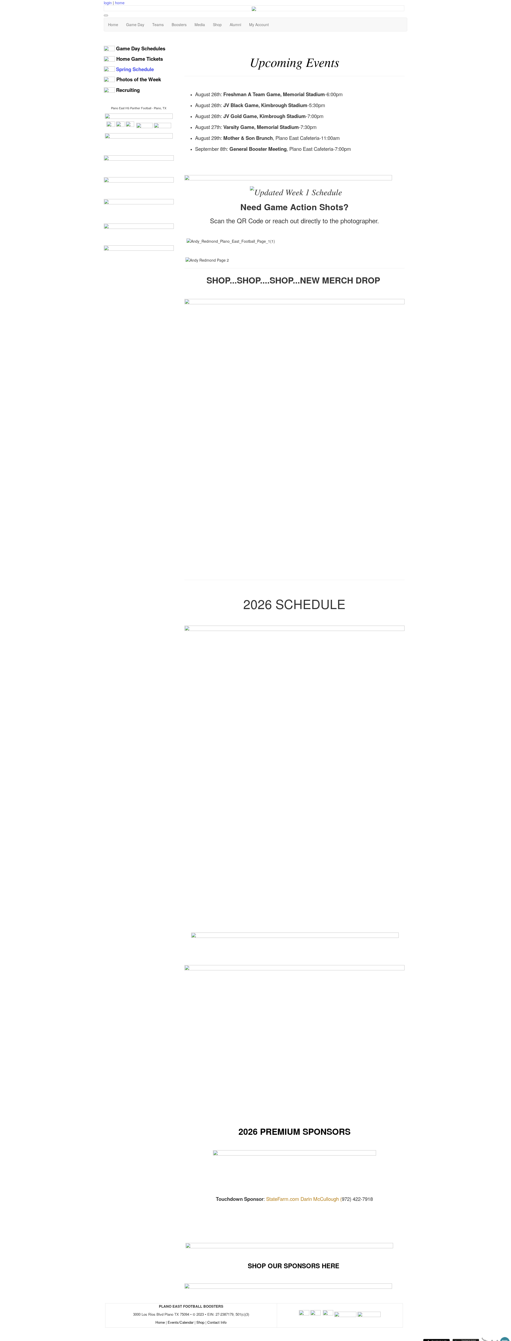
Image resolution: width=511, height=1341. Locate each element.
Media (200, 24)
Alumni (235, 24)
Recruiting (128, 90)
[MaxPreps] (162, 125)
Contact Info (216, 1322)
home (120, 2)
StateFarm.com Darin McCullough (302, 1198)
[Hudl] (144, 125)
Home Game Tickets (139, 58)
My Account (259, 24)
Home (113, 24)
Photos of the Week (138, 79)
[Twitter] (110, 125)
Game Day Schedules (140, 48)
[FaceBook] (120, 125)
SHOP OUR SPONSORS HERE (293, 1265)
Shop (217, 24)
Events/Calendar (180, 1322)
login (108, 2)
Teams (158, 24)
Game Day (135, 24)
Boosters (179, 24)
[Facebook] (304, 1314)
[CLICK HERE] (294, 1171)
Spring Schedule (135, 69)
